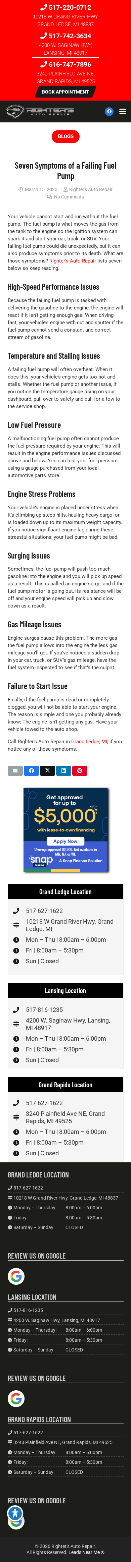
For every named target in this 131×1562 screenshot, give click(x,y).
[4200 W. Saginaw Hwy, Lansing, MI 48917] (19, 1024)
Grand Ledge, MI (89, 742)
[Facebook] (109, 111)
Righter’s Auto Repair (72, 261)
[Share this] (31, 771)
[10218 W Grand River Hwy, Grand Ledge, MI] (19, 925)
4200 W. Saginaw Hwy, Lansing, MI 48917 (56, 1320)
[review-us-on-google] (16, 1276)
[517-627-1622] (19, 911)
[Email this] (15, 771)
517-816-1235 (44, 1009)
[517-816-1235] (19, 1010)
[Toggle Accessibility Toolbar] (15, 1513)
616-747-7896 (69, 64)
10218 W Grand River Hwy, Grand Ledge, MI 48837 (65, 1198)
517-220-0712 (69, 7)
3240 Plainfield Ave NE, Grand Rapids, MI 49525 (65, 1117)
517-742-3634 (69, 36)
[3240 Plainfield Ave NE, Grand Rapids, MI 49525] (19, 1117)
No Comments (69, 196)
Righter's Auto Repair (91, 189)
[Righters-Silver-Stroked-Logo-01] (40, 111)
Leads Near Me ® (86, 1552)
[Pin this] (79, 771)
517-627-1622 (44, 910)
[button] (122, 111)
